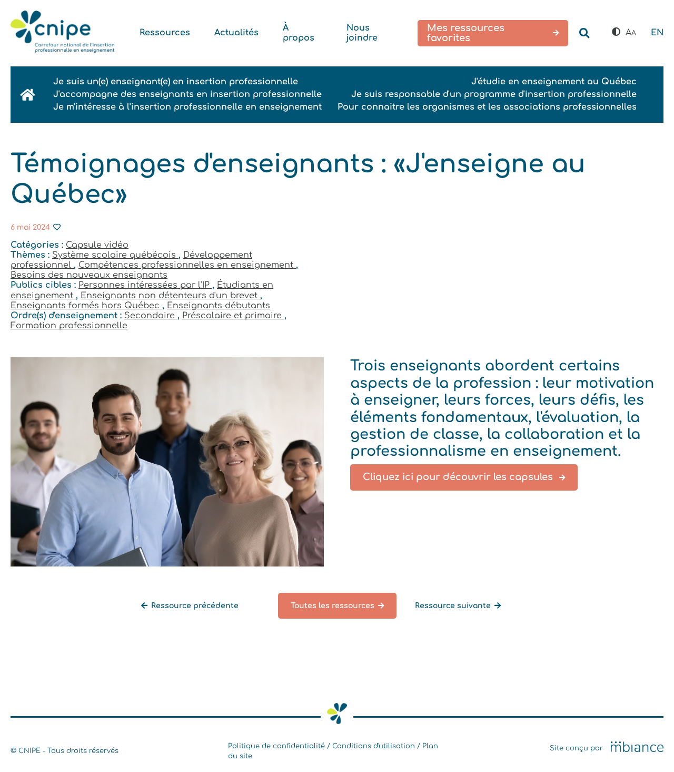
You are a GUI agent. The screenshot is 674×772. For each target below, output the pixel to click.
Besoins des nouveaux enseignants (89, 275)
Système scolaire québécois (115, 255)
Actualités (236, 32)
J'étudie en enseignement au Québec (554, 81)
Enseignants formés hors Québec (86, 305)
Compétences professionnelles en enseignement (187, 265)
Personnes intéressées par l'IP (145, 285)
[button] (616, 32)
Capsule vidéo (97, 245)
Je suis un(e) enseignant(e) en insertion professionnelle (175, 81)
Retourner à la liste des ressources (88, 624)
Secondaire (150, 315)
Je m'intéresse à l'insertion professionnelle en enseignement (187, 107)
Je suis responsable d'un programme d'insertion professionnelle (494, 94)
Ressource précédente (195, 606)
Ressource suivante (453, 606)
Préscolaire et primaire (233, 315)
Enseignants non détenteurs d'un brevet (170, 295)
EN (657, 32)
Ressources (165, 32)
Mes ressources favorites (465, 33)
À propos (298, 33)
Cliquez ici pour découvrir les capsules (459, 477)
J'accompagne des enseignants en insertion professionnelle (187, 94)
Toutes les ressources (332, 606)
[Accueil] (62, 33)
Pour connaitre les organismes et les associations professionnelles (487, 107)
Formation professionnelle (69, 325)
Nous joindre (362, 33)
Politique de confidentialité (276, 746)
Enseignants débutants (218, 305)
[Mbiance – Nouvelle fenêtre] (637, 748)
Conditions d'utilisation (373, 746)
